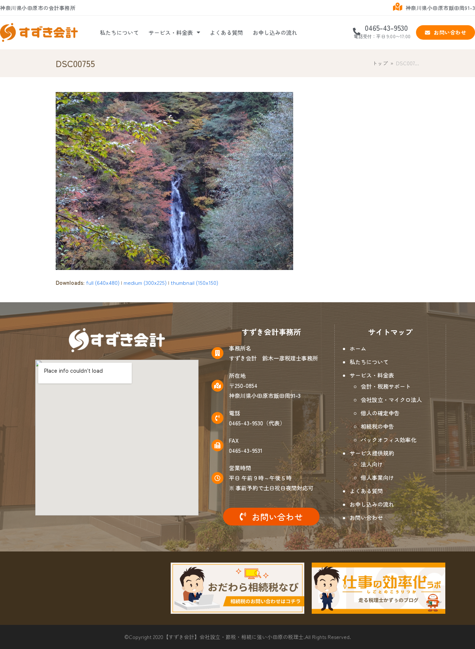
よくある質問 (226, 32)
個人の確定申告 (380, 413)
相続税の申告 (377, 426)
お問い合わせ (366, 517)
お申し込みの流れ (275, 32)
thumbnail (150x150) (194, 282)
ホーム (358, 348)
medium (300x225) (145, 282)
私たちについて (119, 32)
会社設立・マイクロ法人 (391, 399)
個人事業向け (377, 477)
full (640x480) (102, 282)
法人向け (372, 464)
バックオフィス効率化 (388, 440)
